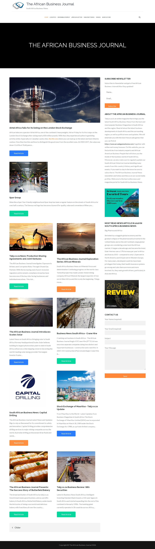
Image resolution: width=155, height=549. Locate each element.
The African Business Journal (50, 4)
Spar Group (15, 197)
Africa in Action (76, 17)
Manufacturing (89, 17)
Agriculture (106, 17)
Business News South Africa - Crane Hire (77, 333)
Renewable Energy (64, 17)
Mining (98, 17)
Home (46, 17)
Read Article (19, 153)
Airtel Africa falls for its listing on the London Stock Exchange (40, 128)
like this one (53, 139)
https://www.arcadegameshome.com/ (119, 144)
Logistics (53, 17)
